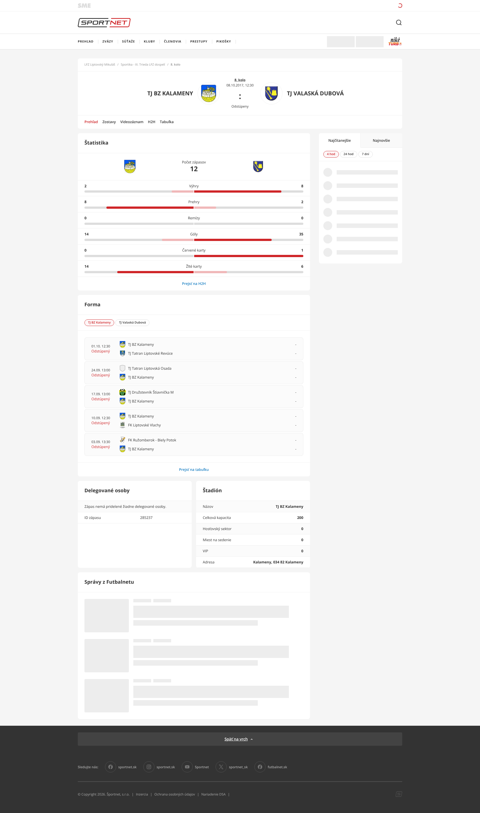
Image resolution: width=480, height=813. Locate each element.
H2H (151, 121)
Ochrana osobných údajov (174, 794)
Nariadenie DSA (213, 794)
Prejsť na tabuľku (194, 469)
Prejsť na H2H (194, 283)
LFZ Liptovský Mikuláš (99, 65)
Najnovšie (381, 140)
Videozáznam (131, 121)
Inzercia (142, 794)
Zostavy (109, 121)
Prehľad (91, 121)
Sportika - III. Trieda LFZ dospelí (143, 65)
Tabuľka (167, 121)
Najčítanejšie (339, 140)
